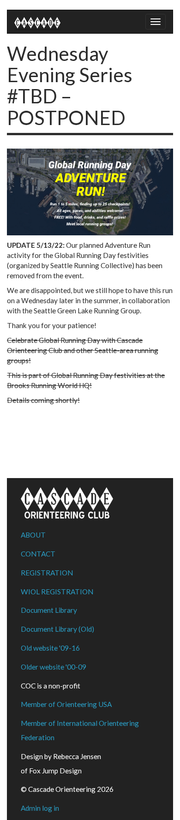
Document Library (49, 610)
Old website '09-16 (50, 648)
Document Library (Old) (57, 629)
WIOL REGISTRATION (57, 591)
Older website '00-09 (53, 667)
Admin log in (40, 808)
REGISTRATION (47, 573)
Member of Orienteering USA (66, 704)
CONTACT (38, 554)
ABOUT (33, 535)
